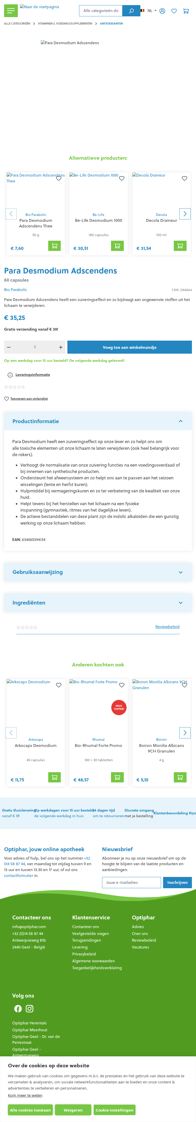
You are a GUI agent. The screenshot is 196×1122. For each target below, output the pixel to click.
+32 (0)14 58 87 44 (27, 933)
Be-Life (98, 214)
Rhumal (98, 739)
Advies (138, 926)
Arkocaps (36, 739)
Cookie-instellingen (114, 1110)
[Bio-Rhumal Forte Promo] (98, 706)
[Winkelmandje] (186, 10)
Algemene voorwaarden (93, 961)
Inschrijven (177, 882)
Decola (161, 214)
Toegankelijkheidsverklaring (97, 967)
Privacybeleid (84, 954)
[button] (98, 421)
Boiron (161, 739)
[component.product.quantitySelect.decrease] (8, 347)
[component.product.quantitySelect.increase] (60, 347)
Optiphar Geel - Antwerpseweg (26, 1052)
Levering (80, 947)
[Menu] (11, 10)
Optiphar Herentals (29, 1023)
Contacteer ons (31, 917)
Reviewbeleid (167, 626)
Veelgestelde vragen (90, 933)
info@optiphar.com (29, 926)
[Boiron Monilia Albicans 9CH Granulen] (161, 706)
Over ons (140, 933)
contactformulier (18, 875)
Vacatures (140, 947)
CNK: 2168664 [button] (182, 290)
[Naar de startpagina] (48, 10)
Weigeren (73, 1110)
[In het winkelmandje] (54, 246)
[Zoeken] (131, 10)
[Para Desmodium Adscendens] (98, 95)
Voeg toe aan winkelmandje (129, 347)
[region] (98, 95)
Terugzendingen (86, 940)
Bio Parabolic (36, 214)
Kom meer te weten (25, 1095)
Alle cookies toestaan (30, 1110)
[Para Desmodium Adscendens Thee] (36, 191)
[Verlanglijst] (174, 10)
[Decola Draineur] (161, 191)
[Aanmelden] (162, 10)
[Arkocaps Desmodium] (36, 706)
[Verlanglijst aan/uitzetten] (59, 178)
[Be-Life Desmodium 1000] (98, 191)
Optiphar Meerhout (29, 1030)
